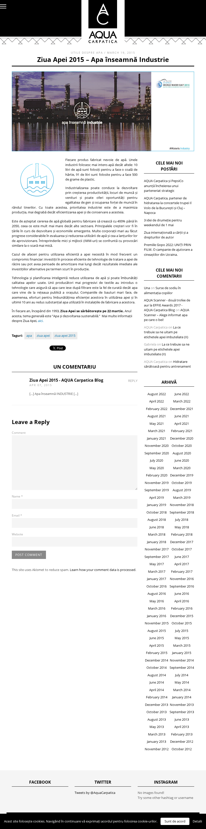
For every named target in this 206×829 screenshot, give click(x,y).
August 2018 (156, 519)
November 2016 (182, 578)
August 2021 (156, 416)
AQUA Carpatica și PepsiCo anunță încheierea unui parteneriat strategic (163, 186)
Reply (132, 380)
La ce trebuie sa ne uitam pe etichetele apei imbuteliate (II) (166, 332)
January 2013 (156, 741)
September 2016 (182, 586)
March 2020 (181, 468)
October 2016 (156, 586)
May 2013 (156, 726)
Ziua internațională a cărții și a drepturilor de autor (166, 235)
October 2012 (182, 749)
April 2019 (156, 497)
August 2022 (156, 394)
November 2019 (157, 482)
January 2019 (156, 505)
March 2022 (181, 401)
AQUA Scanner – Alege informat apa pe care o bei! (166, 315)
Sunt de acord (175, 821)
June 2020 (182, 460)
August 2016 (156, 593)
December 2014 (156, 660)
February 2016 (181, 608)
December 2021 (181, 408)
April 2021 (181, 423)
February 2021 (181, 431)
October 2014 (156, 667)
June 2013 (182, 719)
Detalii (197, 821)
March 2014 (181, 690)
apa (29, 335)
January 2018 (156, 542)
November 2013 (182, 704)
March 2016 (156, 608)
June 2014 (156, 682)
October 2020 (182, 445)
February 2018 (181, 534)
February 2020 (156, 475)
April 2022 (156, 401)
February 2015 (156, 652)
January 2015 (181, 652)
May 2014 (182, 682)
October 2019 (182, 482)
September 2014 (182, 667)
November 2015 (157, 623)
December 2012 (181, 741)
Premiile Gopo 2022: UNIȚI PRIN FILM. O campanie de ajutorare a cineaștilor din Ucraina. (168, 249)
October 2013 (156, 712)
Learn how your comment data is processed (102, 569)
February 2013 (181, 734)
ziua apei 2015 (65, 335)
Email (17, 515)
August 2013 (156, 719)
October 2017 (182, 549)
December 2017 (181, 542)
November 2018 (182, 505)
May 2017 (156, 564)
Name (17, 496)
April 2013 (181, 726)
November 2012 (157, 749)
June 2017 (182, 556)
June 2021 (182, 416)
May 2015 (182, 638)
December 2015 (181, 616)
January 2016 (156, 616)
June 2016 (182, 593)
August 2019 (182, 490)
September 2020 (156, 453)
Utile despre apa (87, 52)
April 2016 (181, 601)
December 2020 (181, 438)
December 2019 (181, 475)
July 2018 (181, 519)
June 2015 (156, 638)
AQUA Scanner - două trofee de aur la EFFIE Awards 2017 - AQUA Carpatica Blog (167, 305)
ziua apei (43, 335)
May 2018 (182, 527)
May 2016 (156, 601)
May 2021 (156, 423)
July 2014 (181, 675)
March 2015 (181, 645)
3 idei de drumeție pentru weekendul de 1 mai (163, 222)
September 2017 (156, 556)
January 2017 (156, 578)
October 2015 (182, 623)
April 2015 (156, 645)
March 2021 (156, 431)
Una (147, 288)
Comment (19, 433)
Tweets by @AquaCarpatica (95, 792)
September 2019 (156, 490)
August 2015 (156, 630)
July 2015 (181, 630)
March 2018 (156, 534)
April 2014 (156, 690)
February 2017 (181, 571)
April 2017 (181, 564)
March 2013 (156, 734)
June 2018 (156, 527)
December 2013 (156, 704)
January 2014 (181, 697)
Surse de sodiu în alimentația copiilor (162, 290)
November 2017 (157, 549)
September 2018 (182, 512)
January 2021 (156, 438)
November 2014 (182, 660)
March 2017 (156, 571)
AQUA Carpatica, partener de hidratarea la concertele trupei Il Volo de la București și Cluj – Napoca (167, 205)
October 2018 (156, 512)
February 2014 (156, 697)
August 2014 (156, 675)
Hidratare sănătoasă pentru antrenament (167, 364)
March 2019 (181, 497)
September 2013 (182, 712)
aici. (40, 320)
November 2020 (157, 445)
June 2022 (182, 394)
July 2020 (156, 460)
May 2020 (156, 468)
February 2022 (156, 408)
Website (17, 534)
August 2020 (182, 453)
